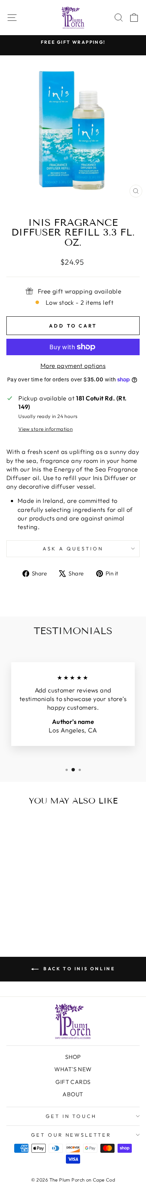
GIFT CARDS (72, 1081)
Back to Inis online (78, 968)
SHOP (73, 1056)
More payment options (73, 365)
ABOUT (73, 1094)
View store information (45, 429)
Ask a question (73, 549)
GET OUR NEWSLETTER (71, 1135)
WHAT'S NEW (72, 1069)
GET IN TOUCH (71, 1116)
